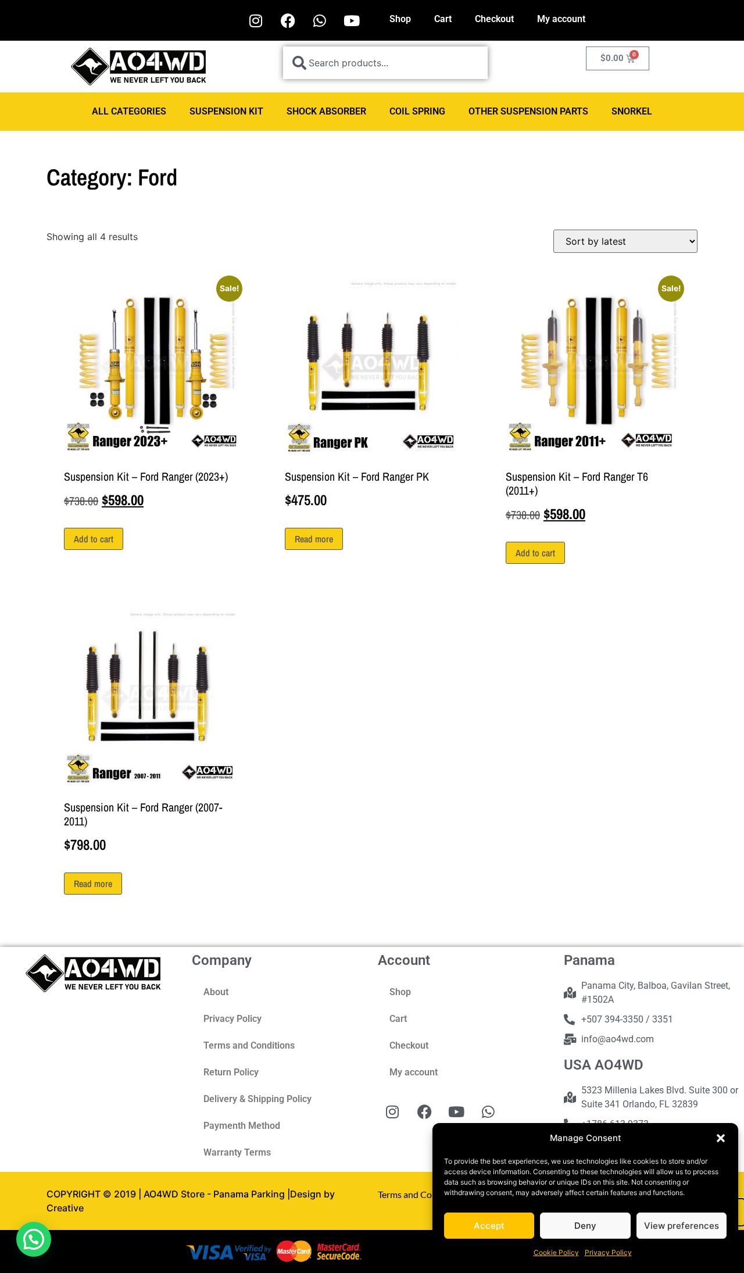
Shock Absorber (326, 111)
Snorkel (631, 111)
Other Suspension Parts (528, 111)
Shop (400, 18)
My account (561, 18)
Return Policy (231, 1072)
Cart (443, 18)
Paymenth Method (241, 1125)
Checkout (494, 18)
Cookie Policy (556, 1252)
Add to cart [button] (93, 538)
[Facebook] (287, 20)
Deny (585, 1225)
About (215, 991)
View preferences (681, 1225)
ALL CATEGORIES (129, 111)
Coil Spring (417, 111)
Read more (314, 538)
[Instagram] (255, 20)
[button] (721, 1138)
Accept (489, 1225)
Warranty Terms (237, 1152)
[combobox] (385, 63)
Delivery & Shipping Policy (257, 1098)
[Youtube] (351, 20)
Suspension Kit (226, 111)
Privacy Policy (608, 1252)
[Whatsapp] (319, 20)
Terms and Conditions (249, 1045)
